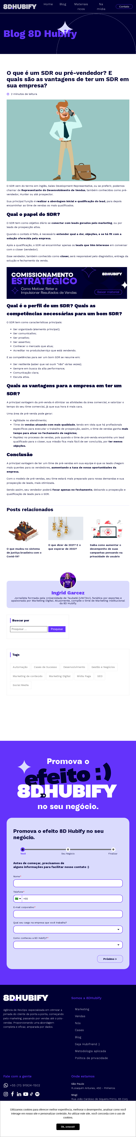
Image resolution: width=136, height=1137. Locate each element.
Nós (78, 1023)
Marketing (82, 1009)
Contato (124, 6)
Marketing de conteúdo (27, 676)
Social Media (21, 685)
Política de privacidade (91, 1058)
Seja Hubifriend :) (87, 1044)
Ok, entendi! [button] (68, 1126)
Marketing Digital (59, 676)
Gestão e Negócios (103, 667)
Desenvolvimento (74, 667)
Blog (78, 1037)
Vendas (80, 1016)
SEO (99, 676)
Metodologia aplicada (90, 1051)
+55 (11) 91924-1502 (25, 1085)
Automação (20, 667)
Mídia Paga (84, 676)
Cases (79, 1030)
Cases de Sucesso (45, 667)
